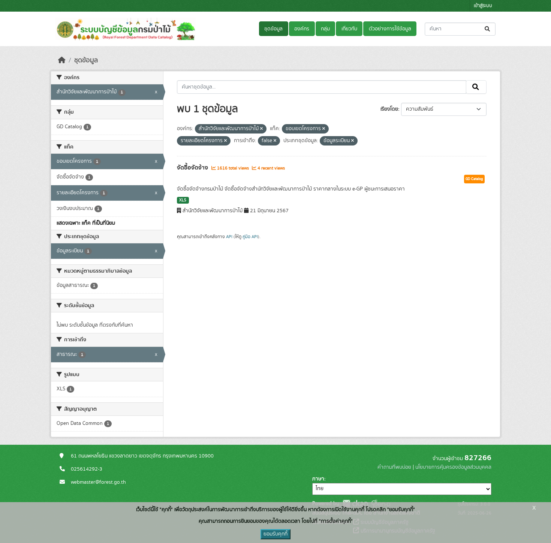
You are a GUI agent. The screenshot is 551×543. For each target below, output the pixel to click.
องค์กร (301, 29)
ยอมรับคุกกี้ (275, 534)
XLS (182, 200)
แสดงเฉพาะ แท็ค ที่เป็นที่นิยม (86, 223)
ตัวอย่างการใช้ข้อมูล (390, 29)
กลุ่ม (325, 29)
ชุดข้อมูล (273, 29)
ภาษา (318, 479)
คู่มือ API (250, 236)
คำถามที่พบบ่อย (394, 467)
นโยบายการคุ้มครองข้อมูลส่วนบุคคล (453, 467)
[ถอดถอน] (261, 129)
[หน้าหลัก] (62, 60)
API (229, 236)
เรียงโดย (389, 109)
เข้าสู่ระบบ (483, 5)
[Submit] (488, 29)
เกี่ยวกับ (349, 29)
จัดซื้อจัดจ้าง (193, 167)
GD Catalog (474, 179)
